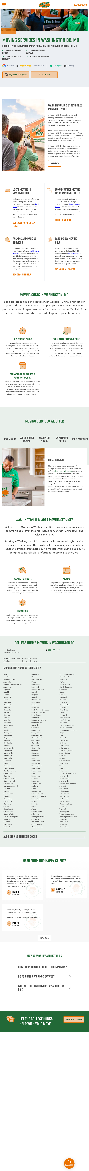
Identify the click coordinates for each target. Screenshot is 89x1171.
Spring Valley (64, 778)
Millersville (35, 814)
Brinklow (6, 740)
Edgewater (35, 702)
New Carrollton (65, 677)
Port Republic (64, 717)
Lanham (34, 786)
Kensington (35, 776)
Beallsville (7, 710)
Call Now (46, 74)
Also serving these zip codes (20, 836)
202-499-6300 (80, 4)
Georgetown (36, 733)
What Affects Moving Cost (66, 339)
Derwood (35, 687)
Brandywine (8, 733)
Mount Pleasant (37, 822)
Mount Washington (67, 674)
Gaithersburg (36, 722)
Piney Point (63, 710)
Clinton (6, 806)
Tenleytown (64, 799)
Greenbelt (35, 750)
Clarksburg (7, 801)
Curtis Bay (7, 827)
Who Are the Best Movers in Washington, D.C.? (41, 988)
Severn (62, 758)
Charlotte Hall (9, 781)
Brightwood (8, 738)
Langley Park (36, 783)
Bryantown (7, 750)
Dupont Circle (36, 700)
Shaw (61, 766)
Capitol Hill (7, 773)
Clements (7, 804)
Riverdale (63, 738)
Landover (35, 781)
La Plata (34, 778)
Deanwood (35, 684)
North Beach (64, 684)
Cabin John (7, 758)
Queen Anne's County (68, 730)
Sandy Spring (64, 753)
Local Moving (9, 439)
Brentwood (7, 735)
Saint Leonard (64, 748)
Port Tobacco (64, 720)
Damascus (35, 674)
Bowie (5, 728)
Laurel (33, 789)
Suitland (62, 786)
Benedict (7, 720)
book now (55, 163)
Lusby (33, 806)
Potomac (63, 722)
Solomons (63, 771)
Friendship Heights (38, 720)
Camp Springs (8, 768)
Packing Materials (22, 579)
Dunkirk (34, 697)
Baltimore (7, 702)
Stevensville (64, 781)
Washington (64, 811)
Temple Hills (64, 796)
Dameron (35, 677)
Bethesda (7, 722)
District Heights (37, 689)
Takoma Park (64, 791)
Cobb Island (8, 809)
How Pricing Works (22, 339)
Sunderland (63, 789)
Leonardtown (36, 791)
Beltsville (6, 717)
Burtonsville (8, 753)
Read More (44, 938)
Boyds (5, 730)
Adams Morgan (9, 679)
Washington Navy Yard (68, 816)
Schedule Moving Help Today (24, 224)
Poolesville (63, 715)
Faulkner (34, 705)
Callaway (6, 763)
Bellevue (6, 715)
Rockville (62, 743)
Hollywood (35, 761)
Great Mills (35, 748)
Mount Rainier (36, 824)
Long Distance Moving (27, 439)
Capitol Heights (9, 771)
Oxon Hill (63, 697)
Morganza (35, 819)
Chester (6, 789)
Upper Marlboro (65, 804)
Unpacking (22, 611)
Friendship (35, 717)
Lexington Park (37, 794)
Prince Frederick (65, 728)
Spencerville (64, 776)
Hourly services (80, 439)
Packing (66, 579)
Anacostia (7, 682)
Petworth (63, 707)
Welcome (63, 819)
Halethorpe (35, 753)
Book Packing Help (22, 274)
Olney (61, 692)
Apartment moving (44, 439)
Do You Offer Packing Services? (36, 976)
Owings (62, 694)
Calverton (7, 766)
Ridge (61, 733)
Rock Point (63, 740)
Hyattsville (35, 768)
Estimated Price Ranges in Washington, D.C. (22, 375)
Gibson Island (36, 738)
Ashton (6, 694)
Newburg (63, 679)
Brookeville (7, 743)
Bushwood (7, 755)
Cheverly (6, 791)
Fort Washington (38, 712)
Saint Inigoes (64, 745)
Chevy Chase (8, 794)
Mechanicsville (36, 811)
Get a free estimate (74, 1019)
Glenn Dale (35, 745)
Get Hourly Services (65, 269)
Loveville (34, 804)
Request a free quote (18, 74)
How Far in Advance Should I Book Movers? (42, 967)
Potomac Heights (66, 725)
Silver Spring (64, 768)
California (7, 761)
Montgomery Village (39, 816)
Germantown (36, 735)
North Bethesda (65, 687)
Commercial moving (62, 439)
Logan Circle (36, 799)
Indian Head (36, 771)
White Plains (64, 827)
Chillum (6, 796)
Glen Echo (35, 743)
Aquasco (6, 689)
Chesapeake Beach (10, 786)
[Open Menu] (4, 5)
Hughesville (35, 763)
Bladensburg (8, 725)
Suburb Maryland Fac (67, 783)
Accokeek (7, 677)
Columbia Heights (10, 816)
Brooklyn (6, 745)
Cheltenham (8, 783)
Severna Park (64, 761)
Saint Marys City (66, 750)
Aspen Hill (7, 697)
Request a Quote (63, 220)
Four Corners (36, 715)
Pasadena (63, 702)
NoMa (62, 682)
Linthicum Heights (38, 796)
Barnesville (7, 705)
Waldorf (62, 809)
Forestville (35, 707)
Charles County (9, 778)
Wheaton (63, 824)
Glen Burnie (35, 740)
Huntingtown (36, 766)
